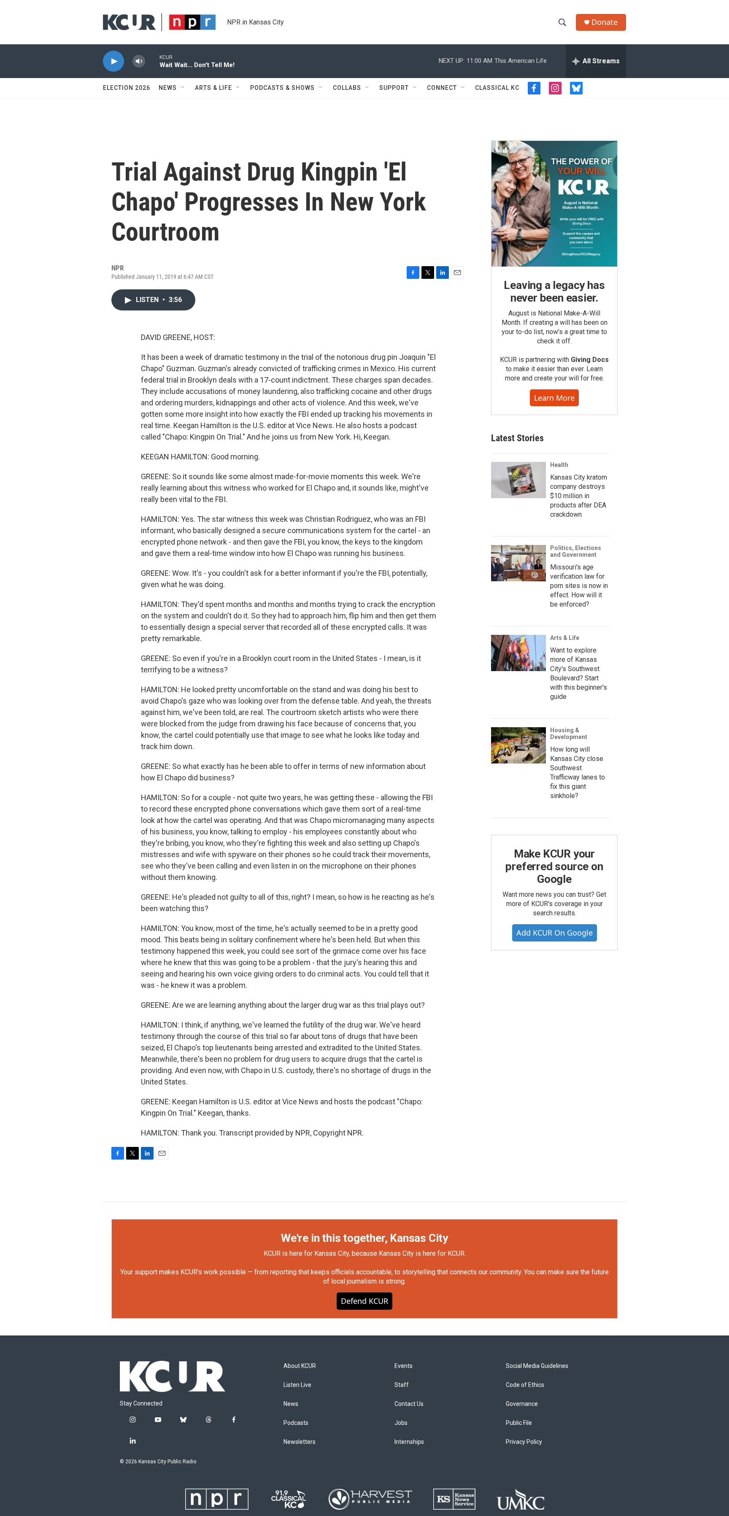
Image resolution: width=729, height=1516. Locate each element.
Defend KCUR (364, 1301)
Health (559, 464)
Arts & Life (213, 87)
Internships (409, 1442)
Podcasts (296, 1423)
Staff (401, 1385)
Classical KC (497, 87)
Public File (519, 1423)
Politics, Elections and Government (575, 551)
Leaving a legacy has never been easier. (554, 291)
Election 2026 (126, 87)
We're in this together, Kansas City (364, 1238)
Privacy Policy (524, 1442)
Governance (522, 1404)
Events (403, 1366)
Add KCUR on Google (554, 933)
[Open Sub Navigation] (183, 87)
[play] (113, 61)
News (168, 87)
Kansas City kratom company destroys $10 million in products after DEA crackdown (578, 495)
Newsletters (300, 1442)
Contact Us (409, 1404)
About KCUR (300, 1366)
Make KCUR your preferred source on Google (554, 866)
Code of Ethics (525, 1385)
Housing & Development (568, 733)
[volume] (139, 61)
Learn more (554, 398)
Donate (604, 22)
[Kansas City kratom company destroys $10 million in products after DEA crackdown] (518, 480)
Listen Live (297, 1385)
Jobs (401, 1423)
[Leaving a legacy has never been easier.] (554, 204)
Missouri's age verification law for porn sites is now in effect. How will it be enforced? (579, 585)
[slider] (152, 61)
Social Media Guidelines (537, 1366)
